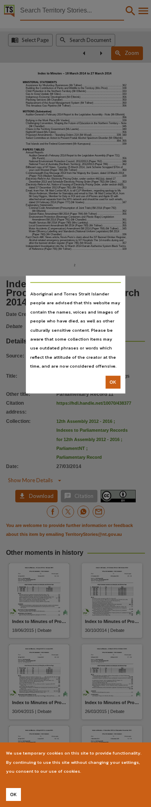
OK (113, 382)
